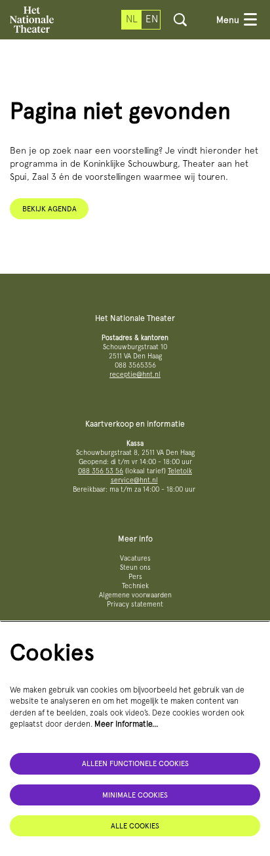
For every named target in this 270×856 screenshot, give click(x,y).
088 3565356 (135, 365)
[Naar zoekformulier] (180, 20)
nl (132, 19)
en (151, 19)
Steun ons (135, 567)
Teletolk (180, 471)
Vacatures (135, 558)
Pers (135, 576)
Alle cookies (135, 825)
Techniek (135, 586)
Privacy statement (135, 604)
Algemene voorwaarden (135, 595)
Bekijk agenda (49, 208)
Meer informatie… (126, 724)
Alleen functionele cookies (135, 763)
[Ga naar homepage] (32, 20)
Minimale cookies (135, 795)
